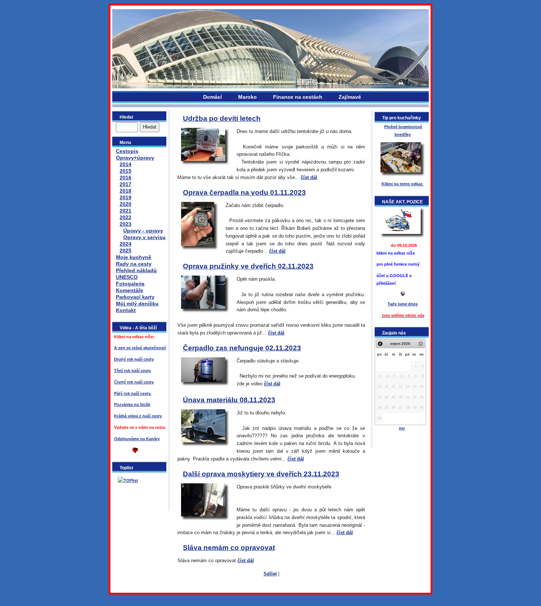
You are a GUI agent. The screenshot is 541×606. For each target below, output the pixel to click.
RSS (402, 428)
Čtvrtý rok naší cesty (134, 382)
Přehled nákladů (136, 270)
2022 (125, 217)
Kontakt (126, 310)
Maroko (247, 97)
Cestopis (127, 151)
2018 (125, 191)
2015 (125, 171)
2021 (125, 211)
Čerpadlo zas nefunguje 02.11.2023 (242, 348)
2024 (125, 244)
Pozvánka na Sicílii (132, 404)
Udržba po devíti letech (222, 118)
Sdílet (270, 574)
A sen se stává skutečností (140, 348)
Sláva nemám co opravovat (229, 547)
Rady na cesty (134, 264)
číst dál (309, 177)
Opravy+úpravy (135, 158)
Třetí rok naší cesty (132, 370)
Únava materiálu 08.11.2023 (229, 400)
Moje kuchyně (133, 257)
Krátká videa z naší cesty (138, 416)
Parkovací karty (135, 297)
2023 (125, 224)
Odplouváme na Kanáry (137, 439)
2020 (125, 204)
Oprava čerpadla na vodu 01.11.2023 (244, 192)
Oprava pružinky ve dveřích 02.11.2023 (248, 266)
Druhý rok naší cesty (134, 359)
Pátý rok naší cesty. (132, 393)
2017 (125, 184)
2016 (125, 178)
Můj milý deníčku (137, 303)
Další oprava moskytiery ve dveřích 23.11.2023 (261, 474)
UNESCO (127, 277)
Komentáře (129, 290)
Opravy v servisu (144, 237)
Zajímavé (350, 97)
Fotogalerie (130, 284)
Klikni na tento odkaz (403, 184)
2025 (125, 250)
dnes (403, 304)
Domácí (212, 97)
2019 (125, 197)
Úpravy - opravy (143, 231)
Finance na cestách (297, 97)
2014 (125, 164)
